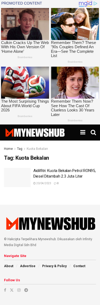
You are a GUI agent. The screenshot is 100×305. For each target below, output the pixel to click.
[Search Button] (93, 133)
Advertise (27, 266)
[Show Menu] (82, 133)
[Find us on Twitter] (12, 290)
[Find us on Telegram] (26, 290)
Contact (79, 266)
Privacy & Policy (54, 266)
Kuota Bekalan (37, 149)
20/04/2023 (43, 183)
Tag (19, 149)
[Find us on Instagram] (19, 290)
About (8, 266)
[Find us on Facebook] (5, 290)
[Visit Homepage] (35, 132)
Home (8, 149)
